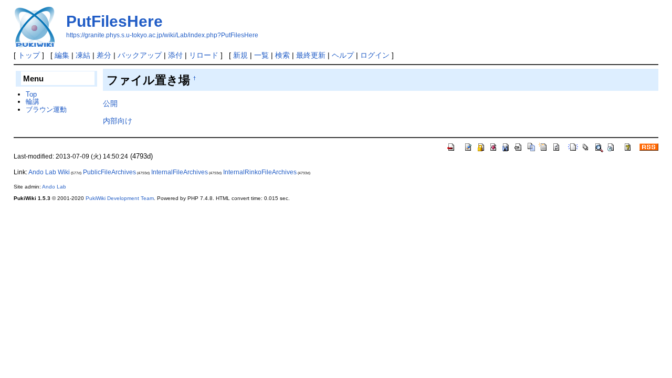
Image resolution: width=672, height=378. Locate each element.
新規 (240, 55)
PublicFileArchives (109, 172)
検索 (282, 55)
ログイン (375, 55)
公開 (110, 103)
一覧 (261, 55)
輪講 (32, 102)
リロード (203, 55)
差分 (104, 55)
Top (31, 94)
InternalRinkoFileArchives (260, 172)
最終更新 (311, 55)
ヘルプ (343, 55)
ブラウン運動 (46, 109)
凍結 (83, 55)
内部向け (117, 121)
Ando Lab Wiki (49, 172)
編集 (62, 55)
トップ (29, 55)
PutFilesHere (114, 21)
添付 (175, 55)
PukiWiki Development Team (120, 198)
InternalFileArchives (179, 172)
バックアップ (140, 55)
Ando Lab (54, 187)
